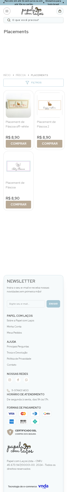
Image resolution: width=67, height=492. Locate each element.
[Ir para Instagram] (9, 380)
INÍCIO (7, 75)
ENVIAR (53, 303)
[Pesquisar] (9, 20)
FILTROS (36, 82)
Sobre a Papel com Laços (20, 320)
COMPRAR (18, 144)
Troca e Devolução (17, 352)
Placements (39, 75)
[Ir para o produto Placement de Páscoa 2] (49, 105)
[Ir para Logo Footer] (20, 448)
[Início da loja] (32, 11)
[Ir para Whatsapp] (26, 380)
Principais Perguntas (18, 346)
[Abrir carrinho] (59, 11)
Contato (11, 364)
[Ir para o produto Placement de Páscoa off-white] (18, 105)
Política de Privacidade (19, 358)
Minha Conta (14, 326)
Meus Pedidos (14, 332)
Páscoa (21, 75)
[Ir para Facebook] (18, 380)
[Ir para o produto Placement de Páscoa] (18, 166)
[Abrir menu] (6, 11)
